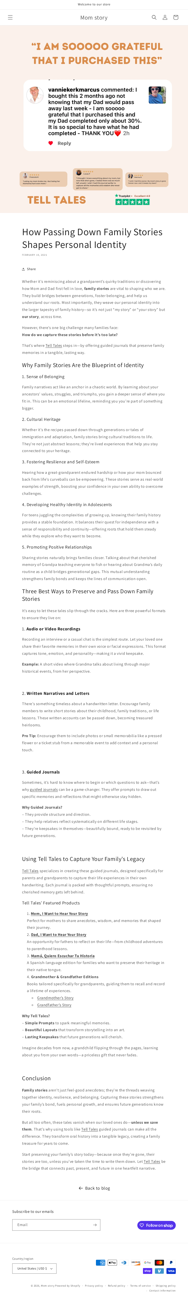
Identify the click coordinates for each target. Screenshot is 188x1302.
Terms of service (140, 1285)
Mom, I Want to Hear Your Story (59, 913)
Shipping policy (166, 1285)
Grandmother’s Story (55, 997)
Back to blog (97, 1188)
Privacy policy (94, 1285)
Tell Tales (54, 345)
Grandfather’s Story (54, 1004)
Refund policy (116, 1285)
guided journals (44, 789)
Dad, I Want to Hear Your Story (58, 934)
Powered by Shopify (67, 1285)
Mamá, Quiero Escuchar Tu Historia (63, 955)
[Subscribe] (94, 1225)
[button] (10, 17)
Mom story (47, 1285)
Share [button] (31, 269)
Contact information (162, 1290)
